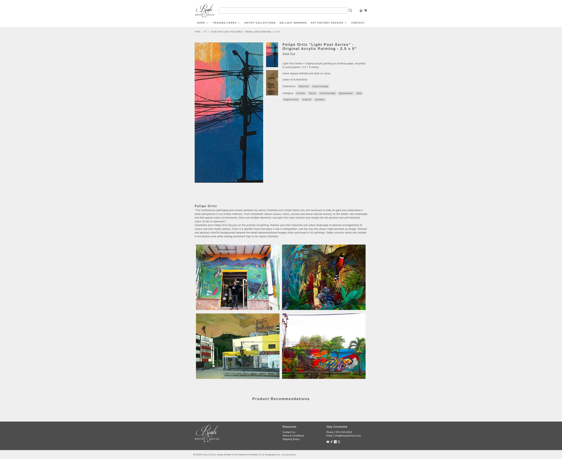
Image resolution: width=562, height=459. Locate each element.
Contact (358, 23)
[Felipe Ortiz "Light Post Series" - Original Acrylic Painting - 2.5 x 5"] (229, 112)
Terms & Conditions (293, 435)
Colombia (301, 93)
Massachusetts (346, 93)
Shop (201, 23)
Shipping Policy (291, 439)
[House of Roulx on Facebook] (331, 442)
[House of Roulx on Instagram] (335, 442)
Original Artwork (291, 99)
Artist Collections (260, 23)
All (205, 32)
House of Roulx (209, 454)
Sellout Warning (293, 23)
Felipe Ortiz (304, 86)
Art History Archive (327, 23)
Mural (359, 93)
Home (197, 32)
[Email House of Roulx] (327, 442)
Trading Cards (225, 23)
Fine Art (312, 93)
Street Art (306, 99)
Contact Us (288, 432)
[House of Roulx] (204, 10)
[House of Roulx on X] (338, 442)
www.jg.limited (288, 454)
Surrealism (319, 99)
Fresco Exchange (320, 86)
